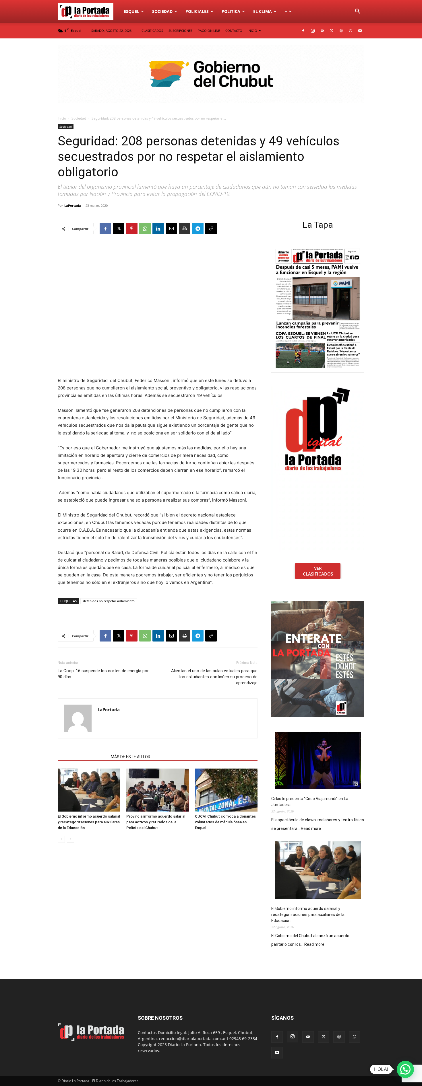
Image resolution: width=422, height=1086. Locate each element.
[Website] (341, 30)
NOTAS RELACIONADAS (82, 756)
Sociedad (162, 11)
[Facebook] (303, 30)
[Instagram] (312, 30)
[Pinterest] (132, 228)
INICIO (252, 30)
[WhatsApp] (350, 30)
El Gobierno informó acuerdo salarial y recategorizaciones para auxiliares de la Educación (89, 822)
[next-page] (70, 839)
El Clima (262, 11)
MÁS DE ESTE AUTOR (130, 756)
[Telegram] (198, 228)
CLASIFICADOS (152, 30)
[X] (331, 30)
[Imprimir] (184, 228)
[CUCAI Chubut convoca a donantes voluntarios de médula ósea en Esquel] (226, 790)
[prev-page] (61, 839)
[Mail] (322, 30)
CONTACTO (233, 30)
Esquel (131, 11)
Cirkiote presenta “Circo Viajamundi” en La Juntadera (309, 801)
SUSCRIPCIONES (180, 30)
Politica (231, 11)
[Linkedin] (158, 228)
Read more (311, 829)
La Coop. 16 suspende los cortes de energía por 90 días (103, 673)
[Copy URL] (211, 228)
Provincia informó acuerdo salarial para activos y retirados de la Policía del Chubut (155, 822)
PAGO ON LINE (209, 30)
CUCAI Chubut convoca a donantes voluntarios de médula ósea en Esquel (225, 822)
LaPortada (72, 205)
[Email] (171, 228)
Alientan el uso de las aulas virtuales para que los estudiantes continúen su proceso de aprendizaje (214, 676)
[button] (357, 12)
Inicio (62, 118)
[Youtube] (360, 30)
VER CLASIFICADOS (318, 571)
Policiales (197, 11)
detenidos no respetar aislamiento (109, 601)
